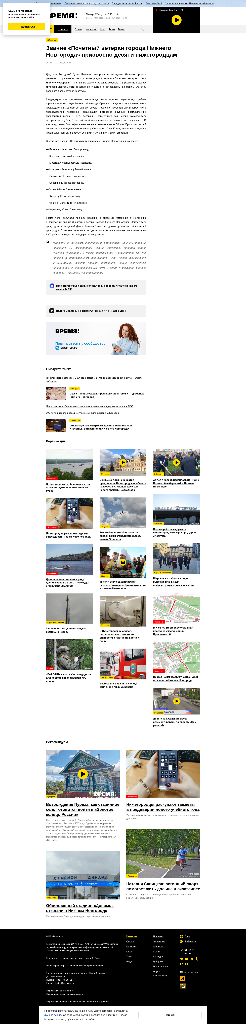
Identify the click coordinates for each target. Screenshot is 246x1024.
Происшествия (161, 966)
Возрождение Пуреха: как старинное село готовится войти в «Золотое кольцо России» (82, 806)
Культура (158, 956)
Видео (129, 961)
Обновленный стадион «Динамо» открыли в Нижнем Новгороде (80, 905)
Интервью (131, 946)
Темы (129, 956)
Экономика (159, 941)
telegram (191, 959)
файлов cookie (52, 1014)
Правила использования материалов (64, 994)
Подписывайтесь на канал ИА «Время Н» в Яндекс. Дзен (91, 310)
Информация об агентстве (59, 990)
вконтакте (181, 959)
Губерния (158, 961)
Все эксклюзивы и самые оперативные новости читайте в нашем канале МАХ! (96, 287)
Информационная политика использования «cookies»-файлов (77, 1001)
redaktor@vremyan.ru (63, 983)
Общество (51, 40)
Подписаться (27, 26)
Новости (131, 936)
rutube (181, 964)
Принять (170, 1014)
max (186, 964)
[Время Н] (61, 15)
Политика (158, 936)
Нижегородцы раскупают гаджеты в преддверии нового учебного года (162, 804)
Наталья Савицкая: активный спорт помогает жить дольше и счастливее (163, 883)
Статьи (130, 941)
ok (196, 959)
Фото (129, 951)
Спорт (156, 951)
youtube (186, 959)
